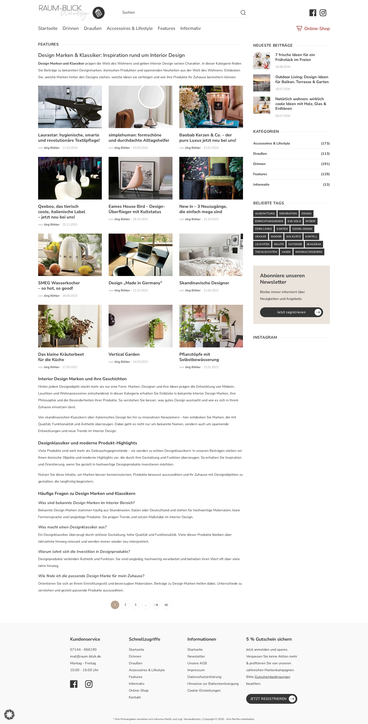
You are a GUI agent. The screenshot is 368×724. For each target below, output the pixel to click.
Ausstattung (265, 213)
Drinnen (71, 28)
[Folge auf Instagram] (323, 12)
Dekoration (288, 213)
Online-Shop (317, 29)
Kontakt (135, 697)
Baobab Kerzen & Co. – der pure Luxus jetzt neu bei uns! (207, 137)
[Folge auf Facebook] (312, 12)
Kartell (311, 236)
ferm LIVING (263, 229)
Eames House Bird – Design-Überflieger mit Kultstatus (137, 209)
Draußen (93, 28)
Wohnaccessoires (308, 252)
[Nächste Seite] (156, 605)
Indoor (276, 236)
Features (166, 28)
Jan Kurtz (293, 236)
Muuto (279, 244)
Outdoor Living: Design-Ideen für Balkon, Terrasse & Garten (302, 79)
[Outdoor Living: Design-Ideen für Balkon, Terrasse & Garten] (261, 82)
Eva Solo (294, 221)
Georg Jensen (302, 229)
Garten (282, 229)
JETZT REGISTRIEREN (268, 699)
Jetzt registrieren (291, 312)
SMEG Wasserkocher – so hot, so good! (59, 285)
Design (307, 213)
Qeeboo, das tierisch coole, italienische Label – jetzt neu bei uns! (61, 212)
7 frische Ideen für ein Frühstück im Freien (295, 57)
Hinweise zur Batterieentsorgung (213, 683)
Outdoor (295, 244)
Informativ (190, 28)
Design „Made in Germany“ (135, 283)
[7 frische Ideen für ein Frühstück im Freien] (261, 60)
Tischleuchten (266, 252)
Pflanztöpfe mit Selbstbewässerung (199, 357)
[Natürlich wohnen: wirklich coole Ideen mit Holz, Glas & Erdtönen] (261, 105)
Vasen (286, 252)
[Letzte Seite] (166, 605)
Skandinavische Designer (204, 283)
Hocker (260, 236)
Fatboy (311, 221)
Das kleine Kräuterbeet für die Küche (61, 357)
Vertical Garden (124, 354)
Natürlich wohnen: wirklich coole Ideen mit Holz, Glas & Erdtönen (300, 104)
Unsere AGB (197, 663)
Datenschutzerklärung (204, 677)
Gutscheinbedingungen (272, 677)
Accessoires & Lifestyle (130, 28)
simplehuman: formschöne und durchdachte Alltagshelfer (139, 137)
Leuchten (262, 244)
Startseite (48, 28)
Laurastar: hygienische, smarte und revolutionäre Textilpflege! (69, 137)
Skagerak (314, 244)
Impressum (196, 670)
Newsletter (196, 656)
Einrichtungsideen (269, 221)
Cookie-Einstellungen (204, 690)
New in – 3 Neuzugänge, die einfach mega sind (203, 209)
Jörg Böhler (51, 148)
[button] (9, 714)
